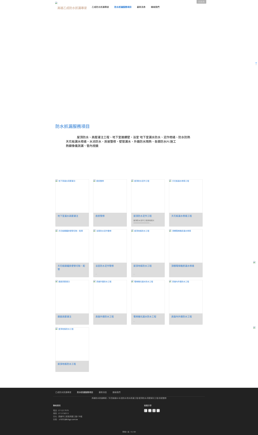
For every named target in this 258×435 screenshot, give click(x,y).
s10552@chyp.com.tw (68, 419)
